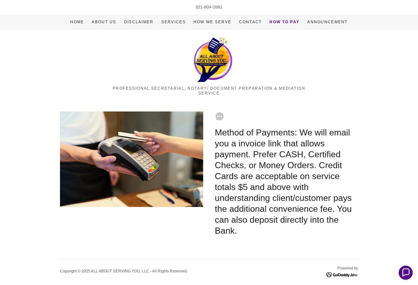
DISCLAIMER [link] (139, 22)
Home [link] (77, 22)
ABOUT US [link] (104, 22)
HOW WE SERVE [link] (212, 22)
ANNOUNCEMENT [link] (327, 22)
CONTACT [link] (250, 22)
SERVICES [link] (173, 22)
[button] (406, 273)
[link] (209, 59)
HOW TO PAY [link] (284, 22)
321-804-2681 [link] (209, 7)
